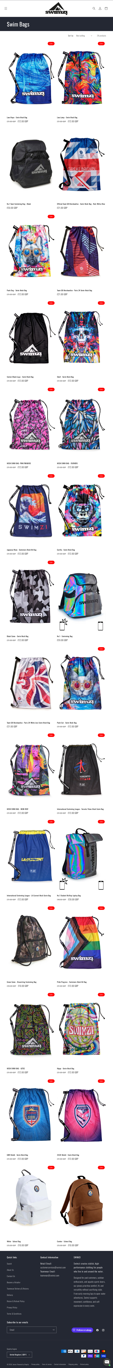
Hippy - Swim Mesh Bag (65, 1068)
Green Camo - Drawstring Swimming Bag (22, 982)
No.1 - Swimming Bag (64, 636)
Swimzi (15, 1364)
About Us (10, 1269)
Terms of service (47, 1364)
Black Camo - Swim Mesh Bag (18, 636)
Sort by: (71, 35)
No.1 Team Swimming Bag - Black (19, 204)
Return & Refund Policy (15, 1301)
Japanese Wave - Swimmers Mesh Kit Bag (21, 550)
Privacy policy (35, 1364)
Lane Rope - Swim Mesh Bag (17, 117)
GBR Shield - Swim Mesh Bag (17, 1155)
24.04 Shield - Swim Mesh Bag (68, 1155)
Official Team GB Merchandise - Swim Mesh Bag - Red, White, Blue (81, 204)
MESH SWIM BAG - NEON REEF (17, 809)
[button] (6, 8)
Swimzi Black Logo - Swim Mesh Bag (20, 377)
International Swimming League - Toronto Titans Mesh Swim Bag (80, 809)
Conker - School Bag (64, 1241)
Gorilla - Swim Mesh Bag (66, 550)
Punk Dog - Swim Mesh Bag (17, 290)
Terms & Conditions (14, 1313)
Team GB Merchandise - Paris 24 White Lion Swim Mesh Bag (28, 723)
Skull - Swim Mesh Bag (65, 377)
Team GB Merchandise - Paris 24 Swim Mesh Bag (74, 290)
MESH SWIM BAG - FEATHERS (67, 463)
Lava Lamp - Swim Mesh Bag (67, 117)
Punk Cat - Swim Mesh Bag (67, 723)
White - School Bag (14, 1241)
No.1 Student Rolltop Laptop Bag (69, 895)
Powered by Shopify (23, 1364)
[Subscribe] (53, 1330)
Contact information (60, 1364)
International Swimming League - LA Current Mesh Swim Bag (29, 895)
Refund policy (84, 1364)
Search (9, 1263)
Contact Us (11, 1276)
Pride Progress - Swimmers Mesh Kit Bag (72, 982)
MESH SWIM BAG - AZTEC (16, 1068)
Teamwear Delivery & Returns (18, 1288)
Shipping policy (73, 1364)
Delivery (10, 1294)
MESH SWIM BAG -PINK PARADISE (19, 463)
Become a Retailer (13, 1282)
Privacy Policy (12, 1307)
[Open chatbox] (107, 1362)
